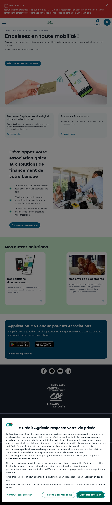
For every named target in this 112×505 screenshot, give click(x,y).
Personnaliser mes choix (59, 494)
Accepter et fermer (90, 494)
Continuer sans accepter (19, 494)
